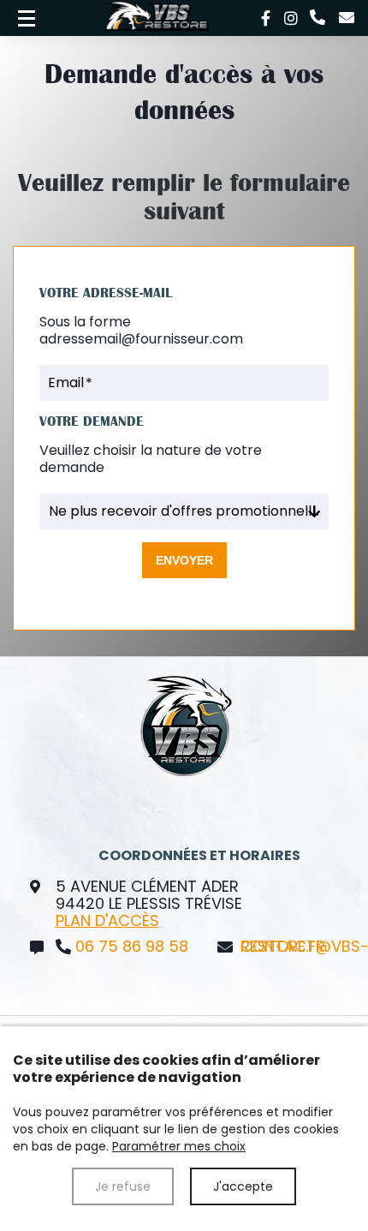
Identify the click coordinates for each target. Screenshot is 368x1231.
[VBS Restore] (26, 18)
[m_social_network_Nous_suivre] (265, 18)
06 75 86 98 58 (131, 946)
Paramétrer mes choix (179, 1146)
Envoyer (184, 560)
